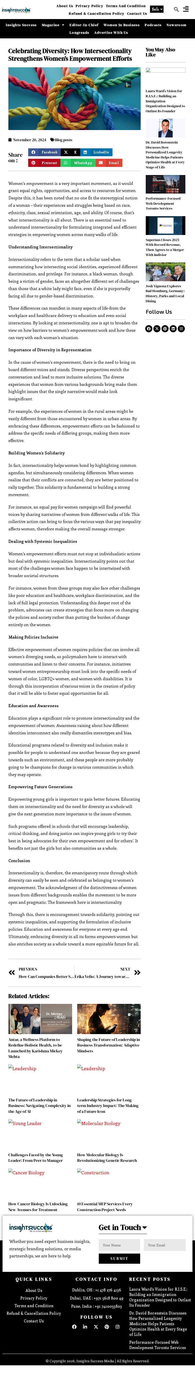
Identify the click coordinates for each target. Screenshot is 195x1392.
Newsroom (176, 24)
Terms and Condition (126, 5)
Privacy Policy (89, 5)
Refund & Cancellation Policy (96, 13)
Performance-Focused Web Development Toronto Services (163, 203)
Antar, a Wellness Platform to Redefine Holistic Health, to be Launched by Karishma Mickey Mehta (35, 1048)
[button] (186, 9)
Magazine (50, 24)
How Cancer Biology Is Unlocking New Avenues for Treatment (38, 1206)
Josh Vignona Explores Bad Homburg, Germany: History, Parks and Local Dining (165, 293)
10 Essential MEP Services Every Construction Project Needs (105, 1206)
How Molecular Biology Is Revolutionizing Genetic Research (107, 1157)
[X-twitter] (156, 328)
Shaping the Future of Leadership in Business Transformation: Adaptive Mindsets (108, 1045)
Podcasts (153, 24)
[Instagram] (181, 328)
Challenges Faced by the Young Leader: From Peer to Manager (35, 1157)
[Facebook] (148, 328)
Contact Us (137, 13)
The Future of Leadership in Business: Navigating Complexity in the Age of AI (39, 1105)
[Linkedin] (173, 328)
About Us (64, 5)
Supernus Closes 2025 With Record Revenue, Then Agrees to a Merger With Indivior (165, 247)
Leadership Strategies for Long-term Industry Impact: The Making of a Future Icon (108, 1105)
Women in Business (122, 24)
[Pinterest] (165, 328)
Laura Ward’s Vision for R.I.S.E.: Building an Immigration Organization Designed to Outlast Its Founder (160, 1297)
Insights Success (21, 24)
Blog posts (63, 140)
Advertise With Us (111, 32)
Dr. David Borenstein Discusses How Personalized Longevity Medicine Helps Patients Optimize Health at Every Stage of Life (165, 155)
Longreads (79, 32)
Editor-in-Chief (84, 24)
